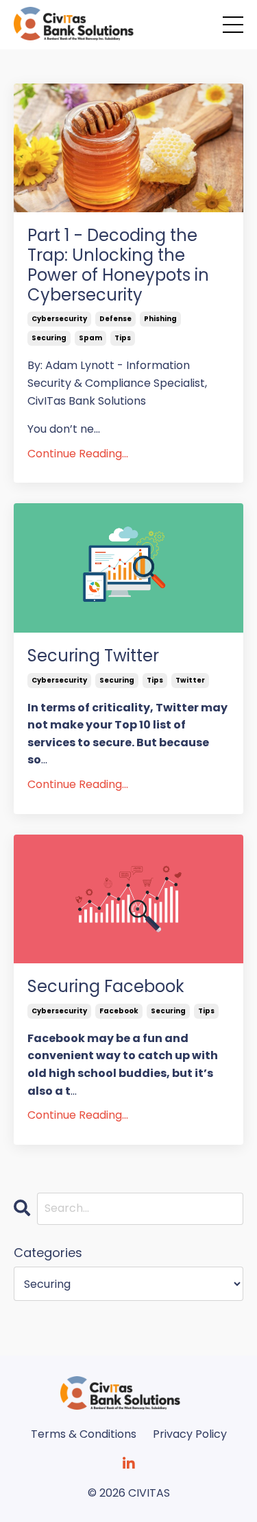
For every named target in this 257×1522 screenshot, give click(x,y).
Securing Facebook (105, 987)
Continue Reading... (77, 453)
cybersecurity (59, 319)
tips (122, 338)
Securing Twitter (93, 656)
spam (90, 338)
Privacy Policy (190, 1434)
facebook (118, 1011)
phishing (160, 319)
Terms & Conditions (83, 1434)
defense (115, 319)
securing (49, 338)
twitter (190, 680)
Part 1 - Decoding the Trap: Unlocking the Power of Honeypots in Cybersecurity (118, 265)
